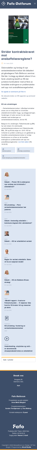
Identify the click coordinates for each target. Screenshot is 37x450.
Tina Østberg (26, 408)
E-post (25, 412)
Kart (18, 385)
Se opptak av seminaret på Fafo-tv (13, 92)
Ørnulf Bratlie (26, 447)
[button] (35, 3)
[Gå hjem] (16, 3)
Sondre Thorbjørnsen (12, 408)
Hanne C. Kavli (23, 435)
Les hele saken (23, 142)
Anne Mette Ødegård (18, 402)
